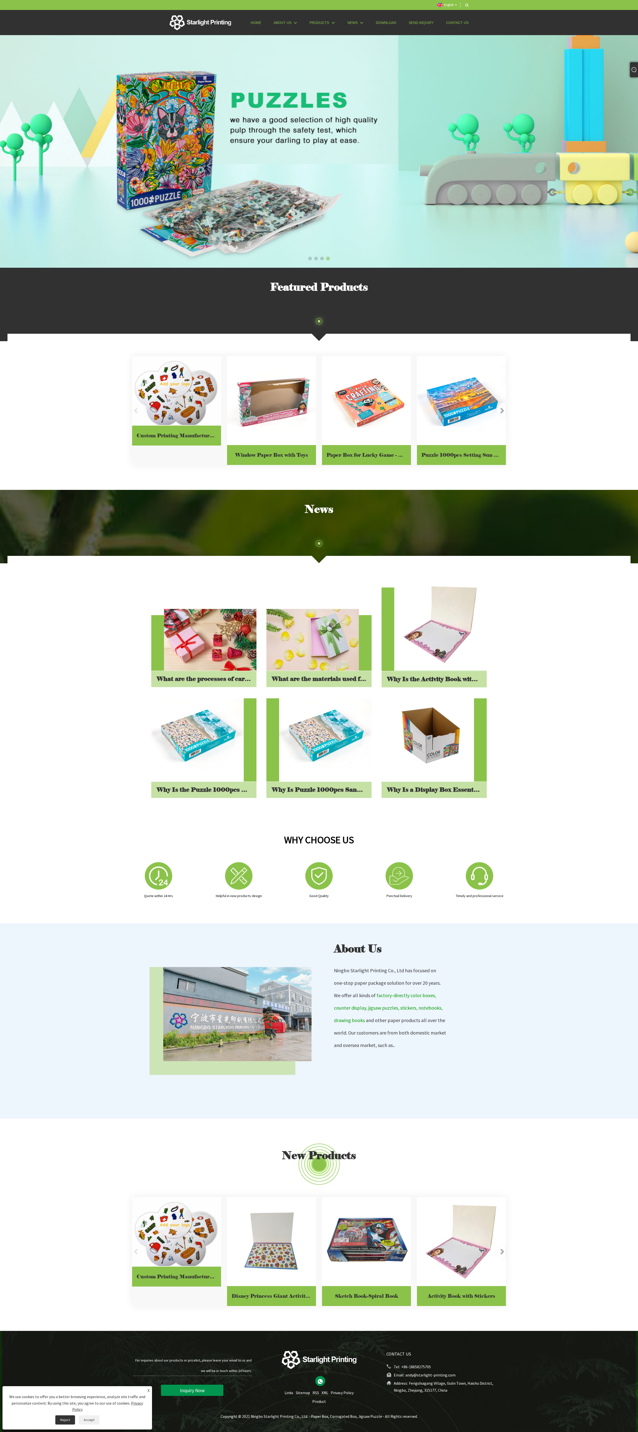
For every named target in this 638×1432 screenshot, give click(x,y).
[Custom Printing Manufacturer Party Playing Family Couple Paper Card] (176, 391)
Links (289, 1392)
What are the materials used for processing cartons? (322, 678)
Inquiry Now (192, 1390)
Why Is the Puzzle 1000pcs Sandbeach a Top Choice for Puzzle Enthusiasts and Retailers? (206, 789)
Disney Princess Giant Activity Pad (274, 1296)
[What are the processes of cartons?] (210, 640)
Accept (89, 1420)
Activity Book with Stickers (461, 1296)
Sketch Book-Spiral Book (366, 1296)
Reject (65, 1420)
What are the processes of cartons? (206, 678)
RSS (316, 1392)
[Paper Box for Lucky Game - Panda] (366, 400)
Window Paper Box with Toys (271, 455)
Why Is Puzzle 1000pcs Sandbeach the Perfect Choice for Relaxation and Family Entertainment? (322, 789)
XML (324, 1392)
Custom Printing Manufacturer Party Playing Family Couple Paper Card (179, 436)
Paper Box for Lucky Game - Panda (368, 455)
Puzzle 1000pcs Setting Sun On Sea (463, 455)
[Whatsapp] (320, 1381)
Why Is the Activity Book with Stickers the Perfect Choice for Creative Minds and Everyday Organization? (437, 678)
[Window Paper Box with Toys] (271, 400)
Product (319, 1401)
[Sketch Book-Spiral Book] (366, 1241)
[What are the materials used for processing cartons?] (312, 640)
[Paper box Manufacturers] (319, 151)
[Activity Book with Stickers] (461, 1241)
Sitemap (303, 1392)
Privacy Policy (342, 1392)
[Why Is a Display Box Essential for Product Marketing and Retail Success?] (428, 735)
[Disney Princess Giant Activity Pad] (271, 1241)
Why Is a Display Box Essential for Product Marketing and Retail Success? (437, 789)
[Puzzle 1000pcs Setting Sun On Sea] (461, 400)
